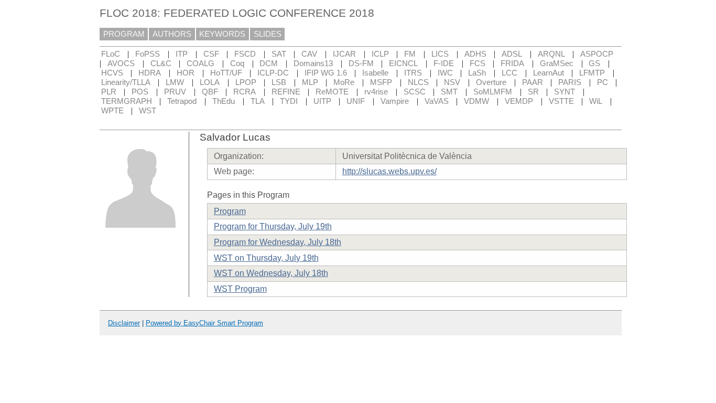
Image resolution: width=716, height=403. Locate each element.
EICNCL (403, 63)
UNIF (355, 101)
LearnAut (548, 73)
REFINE (286, 92)
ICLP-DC (273, 73)
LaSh (477, 73)
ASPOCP (596, 54)
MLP (310, 82)
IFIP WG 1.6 (326, 73)
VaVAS (437, 101)
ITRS (413, 73)
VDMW (476, 101)
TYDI (289, 101)
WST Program (240, 288)
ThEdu (223, 101)
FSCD (245, 54)
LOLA (210, 82)
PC (602, 82)
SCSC (415, 92)
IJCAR (344, 54)
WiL (595, 101)
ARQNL (551, 54)
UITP (322, 101)
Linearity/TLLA (125, 82)
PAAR (532, 82)
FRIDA (512, 63)
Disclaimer (124, 323)
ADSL (512, 54)
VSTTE (561, 101)
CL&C (160, 63)
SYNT (564, 92)
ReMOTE (332, 92)
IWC (445, 73)
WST (147, 111)
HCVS (112, 73)
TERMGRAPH (126, 101)
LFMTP (592, 73)
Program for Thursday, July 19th (273, 226)
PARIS (569, 82)
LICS (440, 54)
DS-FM (361, 63)
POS (140, 92)
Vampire (395, 101)
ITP (182, 54)
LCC (509, 73)
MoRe (343, 82)
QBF (210, 92)
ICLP (380, 54)
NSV (452, 82)
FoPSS (147, 54)
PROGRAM (124, 34)
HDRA (149, 73)
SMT (449, 92)
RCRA (244, 92)
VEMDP (519, 101)
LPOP (245, 82)
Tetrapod (182, 101)
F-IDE (443, 63)
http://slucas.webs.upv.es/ (389, 171)
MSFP (381, 82)
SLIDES (267, 34)
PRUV (175, 92)
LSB (279, 82)
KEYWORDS (222, 34)
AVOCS (121, 63)
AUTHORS (172, 34)
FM (410, 54)
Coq (237, 63)
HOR (185, 73)
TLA (258, 101)
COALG (200, 63)
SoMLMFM (492, 92)
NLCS (418, 82)
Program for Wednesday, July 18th (277, 242)
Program (230, 211)
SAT (279, 54)
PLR (108, 92)
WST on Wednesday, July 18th (271, 273)
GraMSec (556, 63)
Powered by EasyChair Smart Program (204, 323)
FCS (477, 63)
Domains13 (313, 63)
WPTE (112, 111)
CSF (211, 54)
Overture (491, 82)
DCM (268, 63)
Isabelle (375, 73)
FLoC (110, 54)
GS (594, 63)
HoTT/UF (226, 73)
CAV (309, 54)
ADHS (475, 54)
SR (533, 92)
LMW (175, 82)
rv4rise (376, 92)
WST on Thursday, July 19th (266, 257)
